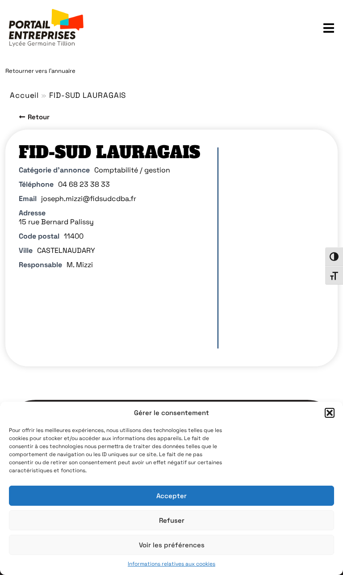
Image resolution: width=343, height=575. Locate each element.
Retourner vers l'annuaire (40, 71)
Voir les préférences (172, 545)
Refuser (171, 520)
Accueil (24, 95)
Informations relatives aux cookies (171, 563)
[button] (329, 412)
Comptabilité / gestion (132, 170)
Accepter (171, 495)
